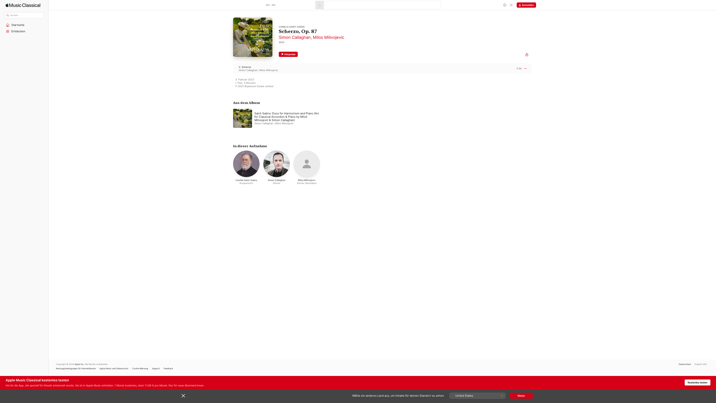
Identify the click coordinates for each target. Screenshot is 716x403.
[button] (24, 25)
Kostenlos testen (697, 382)
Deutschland (685, 364)
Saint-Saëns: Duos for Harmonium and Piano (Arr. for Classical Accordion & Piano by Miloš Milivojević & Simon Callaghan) (287, 117)
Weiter (521, 395)
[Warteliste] (511, 5)
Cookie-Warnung (140, 369)
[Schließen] (183, 395)
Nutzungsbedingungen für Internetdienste (76, 369)
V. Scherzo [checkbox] (245, 66)
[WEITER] (274, 5)
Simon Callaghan (295, 37)
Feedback (168, 369)
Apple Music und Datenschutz (114, 369)
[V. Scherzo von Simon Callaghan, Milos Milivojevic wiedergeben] (229, 68)
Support (156, 369)
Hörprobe (290, 54)
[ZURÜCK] (268, 5)
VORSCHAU (516, 68)
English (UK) (701, 364)
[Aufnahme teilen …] (527, 55)
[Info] (505, 5)
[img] (23, 5)
